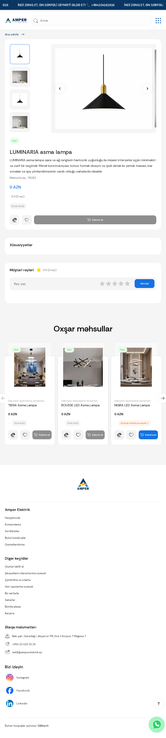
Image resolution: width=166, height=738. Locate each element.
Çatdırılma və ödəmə (18, 580)
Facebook (23, 690)
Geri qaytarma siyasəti (19, 586)
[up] (159, 703)
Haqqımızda (12, 518)
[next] (147, 88)
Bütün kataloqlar (15, 538)
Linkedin (22, 703)
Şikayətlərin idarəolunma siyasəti (25, 573)
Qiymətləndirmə (14, 544)
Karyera (9, 613)
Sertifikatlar (12, 531)
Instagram (23, 677)
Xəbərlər (10, 600)
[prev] (60, 88)
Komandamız (13, 524)
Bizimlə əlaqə (13, 606)
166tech (43, 725)
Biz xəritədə (12, 593)
